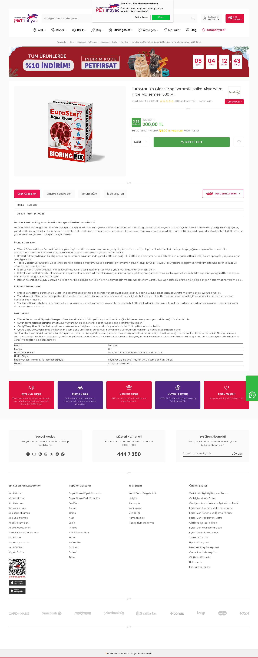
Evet (160, 17)
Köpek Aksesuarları (19, 527)
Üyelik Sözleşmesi (199, 542)
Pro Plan (73, 503)
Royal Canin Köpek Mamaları (85, 493)
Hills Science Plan (79, 532)
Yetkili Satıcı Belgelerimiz (143, 493)
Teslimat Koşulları (199, 537)
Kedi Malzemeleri (18, 522)
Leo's (72, 522)
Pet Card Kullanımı (226, 193)
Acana (72, 508)
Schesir (73, 552)
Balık (80, 30)
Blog (194, 30)
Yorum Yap (205, 101)
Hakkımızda (195, 562)
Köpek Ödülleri (17, 552)
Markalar (174, 30)
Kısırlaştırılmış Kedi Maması (24, 532)
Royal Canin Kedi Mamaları (84, 498)
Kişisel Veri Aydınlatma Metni (205, 527)
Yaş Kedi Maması (18, 518)
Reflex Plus (75, 542)
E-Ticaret (118, 653)
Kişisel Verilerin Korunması (204, 532)
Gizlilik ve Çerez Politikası (203, 522)
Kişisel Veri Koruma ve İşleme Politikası (211, 513)
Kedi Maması (16, 503)
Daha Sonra (141, 17)
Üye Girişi (134, 513)
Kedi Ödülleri (16, 547)
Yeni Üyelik (135, 508)
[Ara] (193, 18)
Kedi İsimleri (15, 493)
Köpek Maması (17, 508)
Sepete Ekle (194, 142)
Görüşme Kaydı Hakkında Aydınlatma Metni (213, 503)
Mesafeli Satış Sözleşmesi (204, 547)
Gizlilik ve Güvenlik (199, 557)
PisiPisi (72, 537)
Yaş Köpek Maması (19, 513)
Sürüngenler (122, 30)
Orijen (72, 513)
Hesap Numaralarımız (141, 522)
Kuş (98, 30)
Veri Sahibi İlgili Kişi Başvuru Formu (208, 493)
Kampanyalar (216, 30)
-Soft (109, 653)
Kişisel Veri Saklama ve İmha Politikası (210, 508)
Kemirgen (149, 30)
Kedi (41, 30)
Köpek (60, 30)
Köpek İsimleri (17, 498)
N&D (71, 518)
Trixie (72, 557)
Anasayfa (134, 503)
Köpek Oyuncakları (19, 542)
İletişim (133, 498)
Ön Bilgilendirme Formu (202, 498)
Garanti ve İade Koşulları (203, 552)
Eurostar (32, 205)
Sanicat (73, 547)
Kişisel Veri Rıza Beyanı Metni (205, 518)
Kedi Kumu (15, 537)
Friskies (73, 527)
